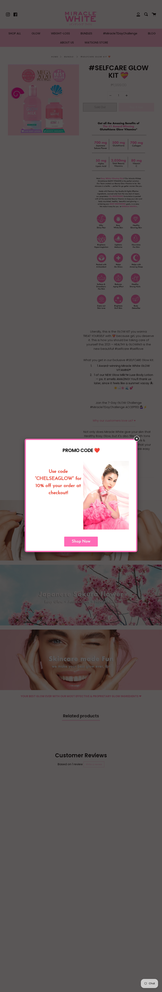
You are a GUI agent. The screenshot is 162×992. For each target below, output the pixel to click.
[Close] (138, 440)
